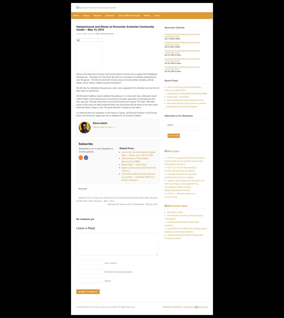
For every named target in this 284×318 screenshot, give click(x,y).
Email (170, 125)
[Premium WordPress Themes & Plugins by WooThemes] (201, 306)
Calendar (109, 15)
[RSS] (81, 157)
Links (157, 15)
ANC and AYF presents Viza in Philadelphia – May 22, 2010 (133, 204)
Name (111, 263)
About (86, 15)
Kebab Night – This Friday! (177, 97)
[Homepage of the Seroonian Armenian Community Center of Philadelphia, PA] (96, 7)
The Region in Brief (175, 212)
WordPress (178, 306)
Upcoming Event (107, 34)
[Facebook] (86, 157)
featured (83, 188)
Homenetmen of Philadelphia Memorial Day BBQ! (187, 94)
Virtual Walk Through (129, 15)
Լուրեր (175, 151)
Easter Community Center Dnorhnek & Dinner (185, 100)
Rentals (97, 15)
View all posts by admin (104, 127)
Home (76, 15)
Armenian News (179, 205)
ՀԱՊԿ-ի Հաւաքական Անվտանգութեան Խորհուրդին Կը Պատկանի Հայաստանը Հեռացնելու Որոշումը (185, 161)
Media (147, 15)
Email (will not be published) (118, 272)
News (98, 34)
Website (108, 281)
